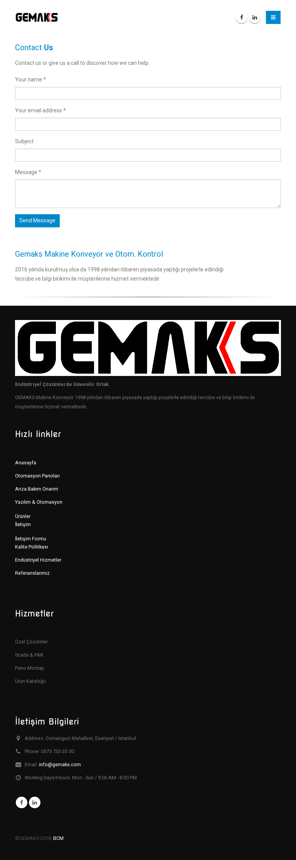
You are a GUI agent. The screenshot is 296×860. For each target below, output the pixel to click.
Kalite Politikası (31, 547)
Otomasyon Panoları (37, 476)
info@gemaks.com (60, 764)
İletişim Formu (30, 539)
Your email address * (40, 110)
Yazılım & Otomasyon (38, 502)
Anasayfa (25, 463)
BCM (58, 838)
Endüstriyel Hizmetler (38, 560)
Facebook (21, 802)
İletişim (23, 524)
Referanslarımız (32, 573)
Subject (24, 141)
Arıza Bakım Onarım (36, 489)
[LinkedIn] (255, 17)
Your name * (30, 79)
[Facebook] (241, 17)
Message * (28, 172)
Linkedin (34, 802)
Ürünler (22, 516)
